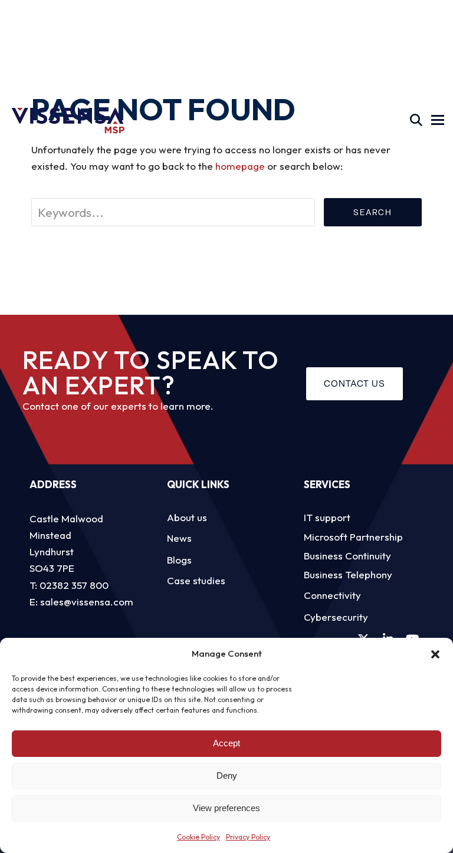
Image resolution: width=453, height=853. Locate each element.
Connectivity (332, 595)
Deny (226, 775)
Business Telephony (348, 574)
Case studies (196, 580)
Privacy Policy (248, 836)
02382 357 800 (74, 585)
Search (372, 212)
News (179, 538)
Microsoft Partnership (353, 537)
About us (187, 517)
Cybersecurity (336, 617)
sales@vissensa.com (86, 601)
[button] (435, 654)
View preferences (226, 808)
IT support (327, 517)
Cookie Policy (198, 836)
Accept (226, 743)
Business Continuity (347, 555)
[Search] (416, 120)
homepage (240, 166)
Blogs (179, 560)
